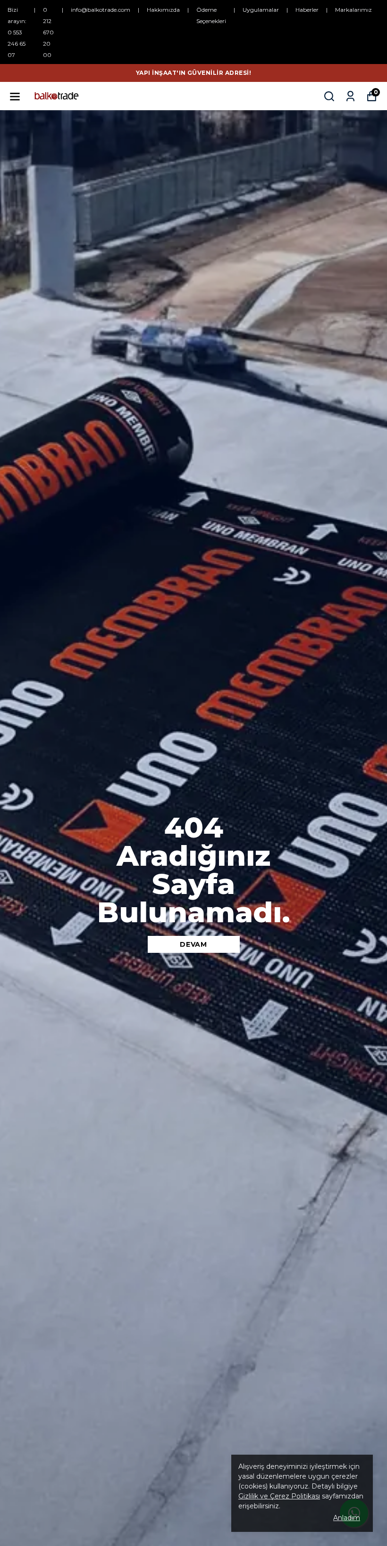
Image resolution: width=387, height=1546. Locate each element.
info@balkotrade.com (100, 9)
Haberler (307, 9)
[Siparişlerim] (350, 96)
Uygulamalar (261, 9)
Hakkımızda (163, 9)
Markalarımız (353, 9)
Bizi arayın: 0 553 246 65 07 (17, 32)
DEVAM (193, 944)
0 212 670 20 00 (48, 32)
